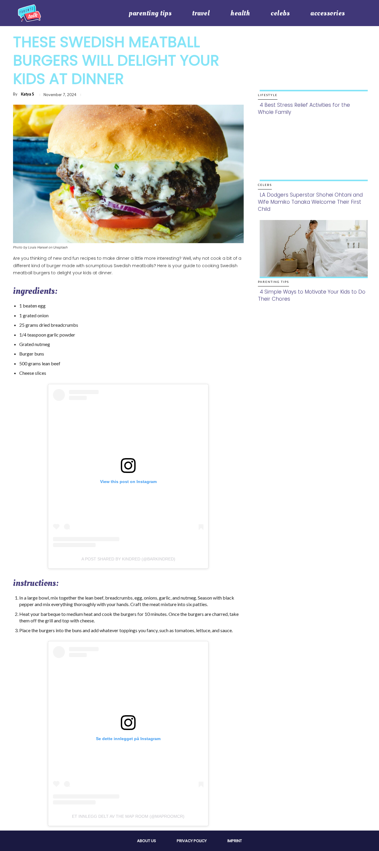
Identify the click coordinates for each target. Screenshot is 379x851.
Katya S (27, 94)
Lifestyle (267, 95)
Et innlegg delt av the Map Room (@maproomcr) (128, 816)
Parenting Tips (273, 281)
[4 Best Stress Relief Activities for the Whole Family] (312, 68)
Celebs (265, 185)
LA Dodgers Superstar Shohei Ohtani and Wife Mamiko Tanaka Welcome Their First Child (310, 202)
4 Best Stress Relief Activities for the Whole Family (304, 108)
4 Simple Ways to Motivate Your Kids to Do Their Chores (311, 295)
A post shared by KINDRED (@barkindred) (128, 559)
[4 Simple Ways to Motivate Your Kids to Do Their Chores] (312, 255)
